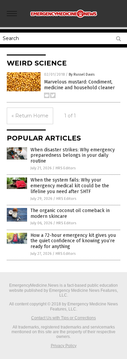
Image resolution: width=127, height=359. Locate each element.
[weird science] (64, 20)
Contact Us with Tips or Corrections (63, 318)
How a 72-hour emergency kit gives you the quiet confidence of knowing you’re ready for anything (73, 241)
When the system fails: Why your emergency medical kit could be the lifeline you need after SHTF (69, 185)
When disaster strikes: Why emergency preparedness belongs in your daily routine (72, 155)
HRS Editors (66, 168)
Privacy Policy (64, 345)
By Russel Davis (81, 74)
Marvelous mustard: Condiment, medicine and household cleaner (79, 85)
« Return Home (30, 116)
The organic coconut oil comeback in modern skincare (70, 213)
